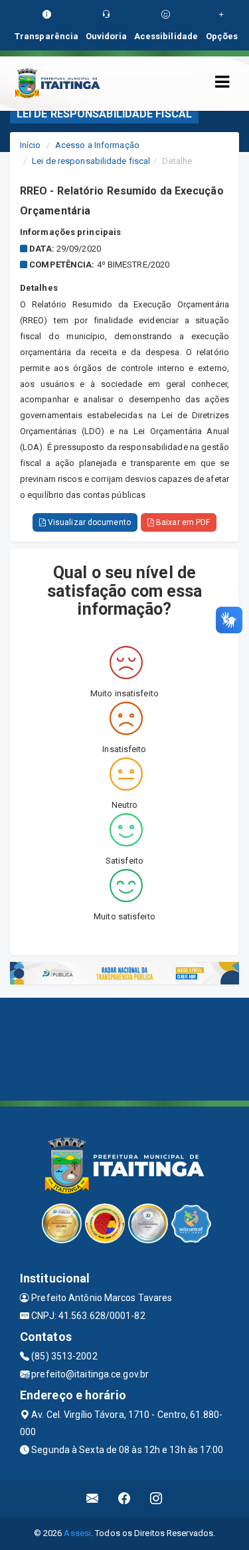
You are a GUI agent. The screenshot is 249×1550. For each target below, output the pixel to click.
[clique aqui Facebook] (124, 1498)
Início (30, 145)
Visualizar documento (88, 522)
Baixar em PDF (182, 522)
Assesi (77, 1533)
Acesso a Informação (97, 145)
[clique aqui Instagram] (156, 1498)
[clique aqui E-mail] (92, 1498)
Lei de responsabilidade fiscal (91, 161)
